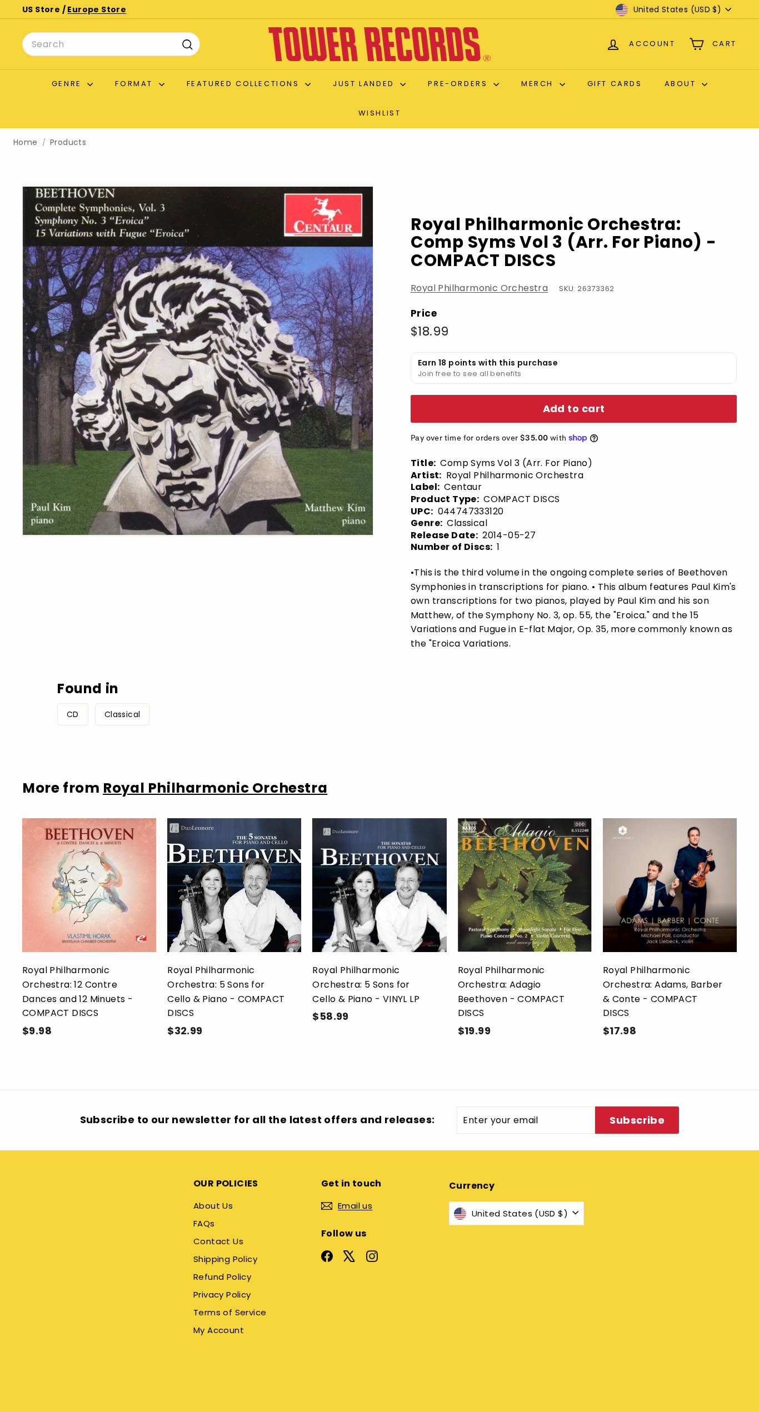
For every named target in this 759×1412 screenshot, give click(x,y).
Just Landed (365, 83)
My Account (218, 1330)
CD (73, 714)
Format (135, 83)
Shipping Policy (225, 1259)
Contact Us (218, 1241)
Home (25, 142)
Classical (122, 714)
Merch (539, 83)
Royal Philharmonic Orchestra (479, 288)
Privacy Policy (222, 1294)
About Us (213, 1205)
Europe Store (96, 9)
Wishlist (379, 113)
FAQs (204, 1223)
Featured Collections (245, 83)
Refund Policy (222, 1277)
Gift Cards (614, 83)
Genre (68, 83)
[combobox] (111, 44)
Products (68, 142)
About (682, 83)
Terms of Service (229, 1312)
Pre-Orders (459, 83)
